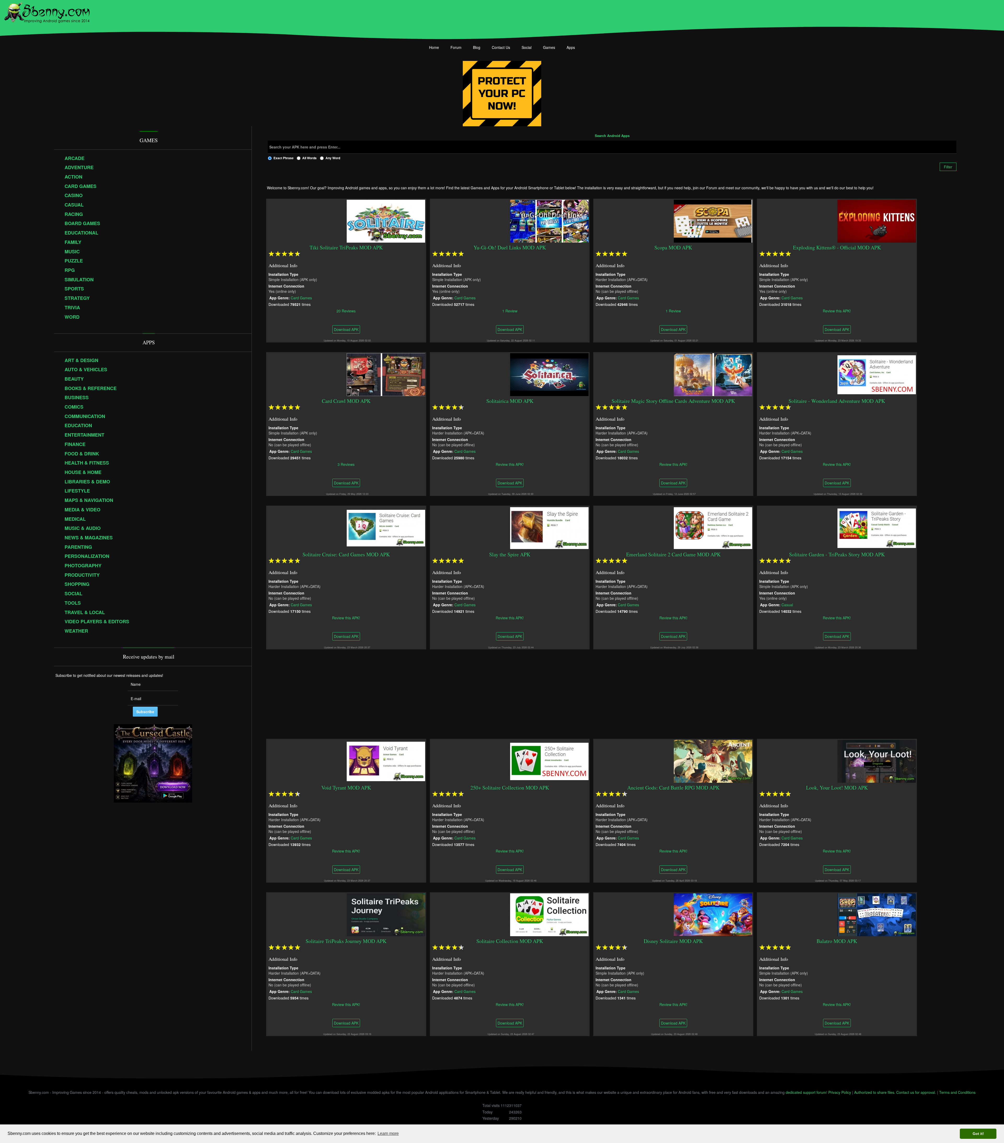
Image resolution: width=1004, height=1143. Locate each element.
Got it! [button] (978, 1133)
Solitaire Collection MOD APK (509, 941)
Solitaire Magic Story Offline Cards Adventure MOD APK (673, 400)
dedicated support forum (806, 1092)
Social (527, 47)
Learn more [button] (388, 1133)
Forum (455, 47)
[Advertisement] (612, 693)
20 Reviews (346, 310)
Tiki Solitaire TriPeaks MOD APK (346, 247)
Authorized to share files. (874, 1092)
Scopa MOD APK (673, 247)
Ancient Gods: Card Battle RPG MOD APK (673, 787)
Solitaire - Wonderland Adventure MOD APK (837, 400)
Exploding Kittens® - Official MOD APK (837, 247)
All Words (309, 157)
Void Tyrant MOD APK (346, 787)
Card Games (301, 297)
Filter (948, 166)
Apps (571, 47)
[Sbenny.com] (47, 11)
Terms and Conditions (957, 1092)
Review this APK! (837, 310)
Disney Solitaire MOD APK (673, 941)
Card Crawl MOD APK (346, 400)
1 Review (509, 310)
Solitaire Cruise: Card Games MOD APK (346, 554)
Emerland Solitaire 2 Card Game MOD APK (673, 554)
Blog (476, 47)
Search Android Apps (612, 136)
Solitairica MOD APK (509, 400)
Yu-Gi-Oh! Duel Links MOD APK (510, 247)
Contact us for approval (915, 1092)
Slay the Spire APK (509, 554)
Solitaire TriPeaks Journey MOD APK (346, 941)
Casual (787, 604)
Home (434, 47)
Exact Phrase (283, 157)
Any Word (333, 157)
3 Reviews (346, 464)
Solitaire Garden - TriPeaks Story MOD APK (837, 554)
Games (549, 47)
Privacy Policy (839, 1092)
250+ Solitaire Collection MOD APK (509, 787)
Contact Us (501, 47)
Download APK (346, 329)
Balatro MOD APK (837, 941)
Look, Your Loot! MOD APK (837, 787)
